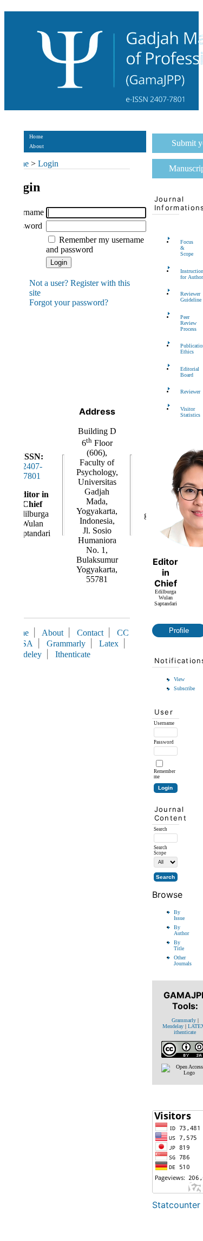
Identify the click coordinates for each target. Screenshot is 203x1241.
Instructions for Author (183, 274)
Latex (109, 643)
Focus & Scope (183, 248)
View (179, 679)
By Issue (179, 915)
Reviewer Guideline (183, 297)
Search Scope (160, 850)
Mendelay (173, 1026)
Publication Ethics (183, 349)
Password (25, 225)
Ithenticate (72, 654)
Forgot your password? (68, 302)
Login (36, 156)
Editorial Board (183, 372)
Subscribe (184, 688)
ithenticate (185, 1032)
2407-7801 (32, 471)
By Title (179, 945)
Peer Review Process (183, 323)
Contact (38, 234)
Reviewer (183, 392)
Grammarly (184, 1020)
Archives (39, 195)
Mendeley (27, 654)
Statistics (40, 205)
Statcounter (176, 1204)
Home (36, 136)
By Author (181, 930)
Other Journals (183, 960)
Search (37, 175)
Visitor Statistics (183, 412)
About (36, 146)
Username (26, 212)
